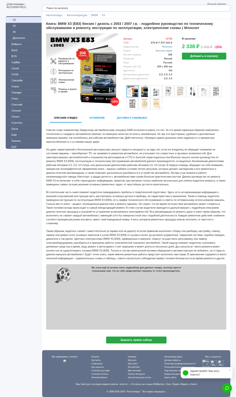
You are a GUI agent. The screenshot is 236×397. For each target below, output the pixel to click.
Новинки (132, 357)
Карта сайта (170, 377)
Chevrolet (16, 104)
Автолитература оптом (139, 377)
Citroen (15, 116)
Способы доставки (100, 370)
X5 (14, 25)
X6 (14, 31)
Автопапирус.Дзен (173, 357)
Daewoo (16, 140)
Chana (15, 86)
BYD (14, 56)
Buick (14, 50)
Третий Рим (133, 367)
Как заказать (97, 367)
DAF (14, 146)
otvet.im (124, 384)
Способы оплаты (99, 374)
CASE (14, 74)
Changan (16, 92)
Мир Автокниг (134, 370)
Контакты (96, 360)
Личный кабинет (216, 3)
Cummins (16, 122)
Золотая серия (163, 50)
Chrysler (16, 110)
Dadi (14, 134)
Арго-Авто (133, 363)
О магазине (97, 363)
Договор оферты (172, 360)
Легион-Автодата (136, 374)
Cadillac (15, 62)
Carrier (15, 68)
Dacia (14, 128)
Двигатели (19, 37)
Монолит (167, 46)
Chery (14, 98)
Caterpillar (17, 80)
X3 (14, 19)
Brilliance (16, 44)
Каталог (95, 357)
